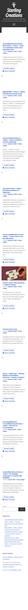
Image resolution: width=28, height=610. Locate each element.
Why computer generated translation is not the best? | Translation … (12, 564)
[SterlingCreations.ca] (14, 16)
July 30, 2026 (11, 479)
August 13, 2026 (12, 379)
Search (4, 506)
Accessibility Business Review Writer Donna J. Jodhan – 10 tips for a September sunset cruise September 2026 (14, 34)
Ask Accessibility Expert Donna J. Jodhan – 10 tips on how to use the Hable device (14, 225)
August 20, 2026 (12, 331)
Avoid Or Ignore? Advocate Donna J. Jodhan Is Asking (14, 273)
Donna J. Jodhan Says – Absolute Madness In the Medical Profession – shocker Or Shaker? (14, 364)
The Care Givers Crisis (14, 320)
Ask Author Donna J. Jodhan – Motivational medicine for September (14, 179)
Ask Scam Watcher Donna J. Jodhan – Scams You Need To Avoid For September (14, 129)
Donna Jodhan (21, 479)
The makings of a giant (15, 570)
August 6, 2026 (12, 429)
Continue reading (9, 69)
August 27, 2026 (12, 51)
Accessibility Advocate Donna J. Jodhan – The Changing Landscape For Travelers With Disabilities (14, 462)
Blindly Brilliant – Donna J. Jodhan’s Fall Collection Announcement (14, 82)
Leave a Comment (9, 71)
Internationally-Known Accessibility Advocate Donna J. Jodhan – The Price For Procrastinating (14, 412)
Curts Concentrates (8, 557)
